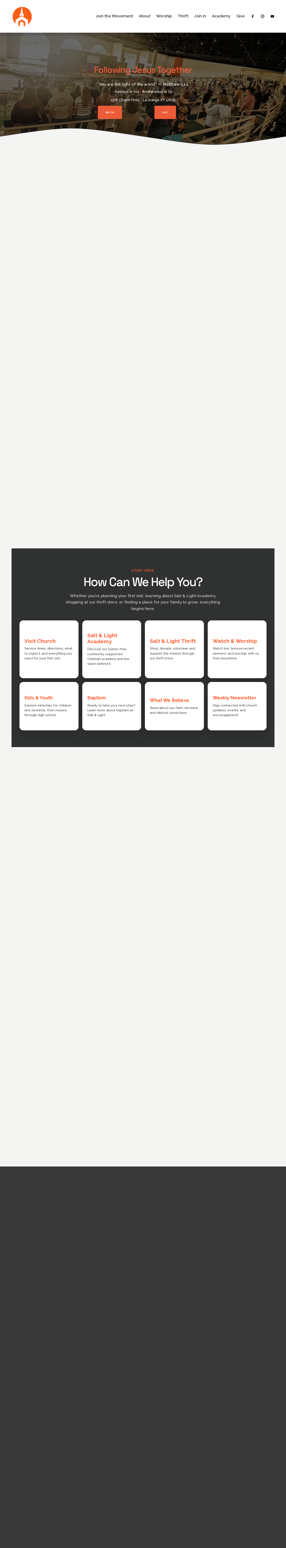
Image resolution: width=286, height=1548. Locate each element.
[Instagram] (262, 16)
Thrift (183, 16)
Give (240, 16)
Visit (165, 112)
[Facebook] (253, 16)
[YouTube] (272, 16)
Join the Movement (114, 16)
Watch (109, 112)
